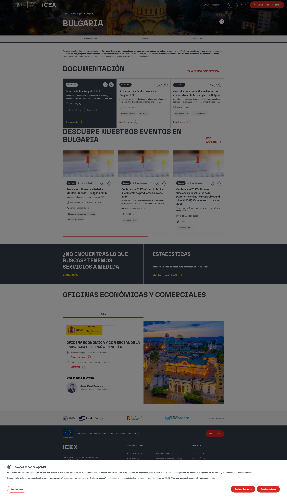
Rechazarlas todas (243, 489)
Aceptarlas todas (268, 489)
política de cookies (207, 478)
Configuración (17, 489)
